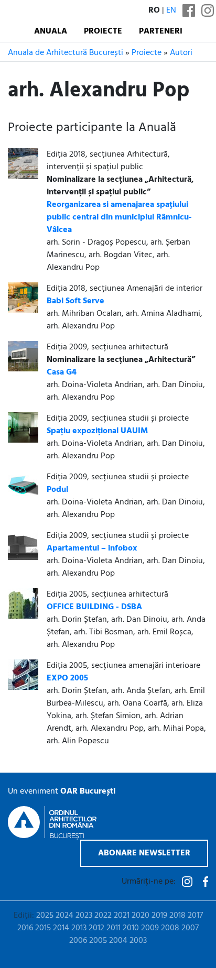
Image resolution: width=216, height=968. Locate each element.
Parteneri (160, 31)
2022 (103, 915)
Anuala (50, 31)
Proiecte (103, 31)
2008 (170, 928)
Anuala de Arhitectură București (65, 53)
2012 (96, 928)
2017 (195, 915)
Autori (181, 53)
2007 (190, 928)
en (171, 10)
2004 (118, 941)
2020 (140, 915)
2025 (44, 915)
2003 (138, 941)
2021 (121, 915)
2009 (150, 928)
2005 (98, 941)
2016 (25, 928)
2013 (79, 928)
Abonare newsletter (144, 853)
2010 (131, 928)
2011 (113, 928)
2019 (159, 915)
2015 (43, 928)
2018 (177, 915)
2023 (83, 915)
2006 (78, 941)
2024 (64, 915)
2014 (61, 928)
